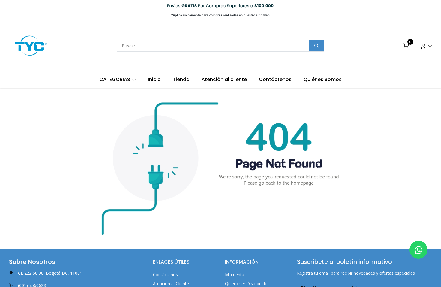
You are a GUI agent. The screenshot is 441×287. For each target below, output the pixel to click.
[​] (419, 250)
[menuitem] (117, 80)
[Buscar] (316, 45)
